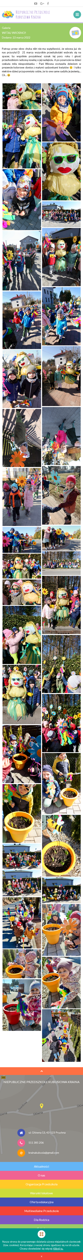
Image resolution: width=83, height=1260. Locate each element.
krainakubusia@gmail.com (44, 1152)
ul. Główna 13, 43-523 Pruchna (47, 1132)
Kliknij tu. (58, 1248)
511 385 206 (36, 1142)
